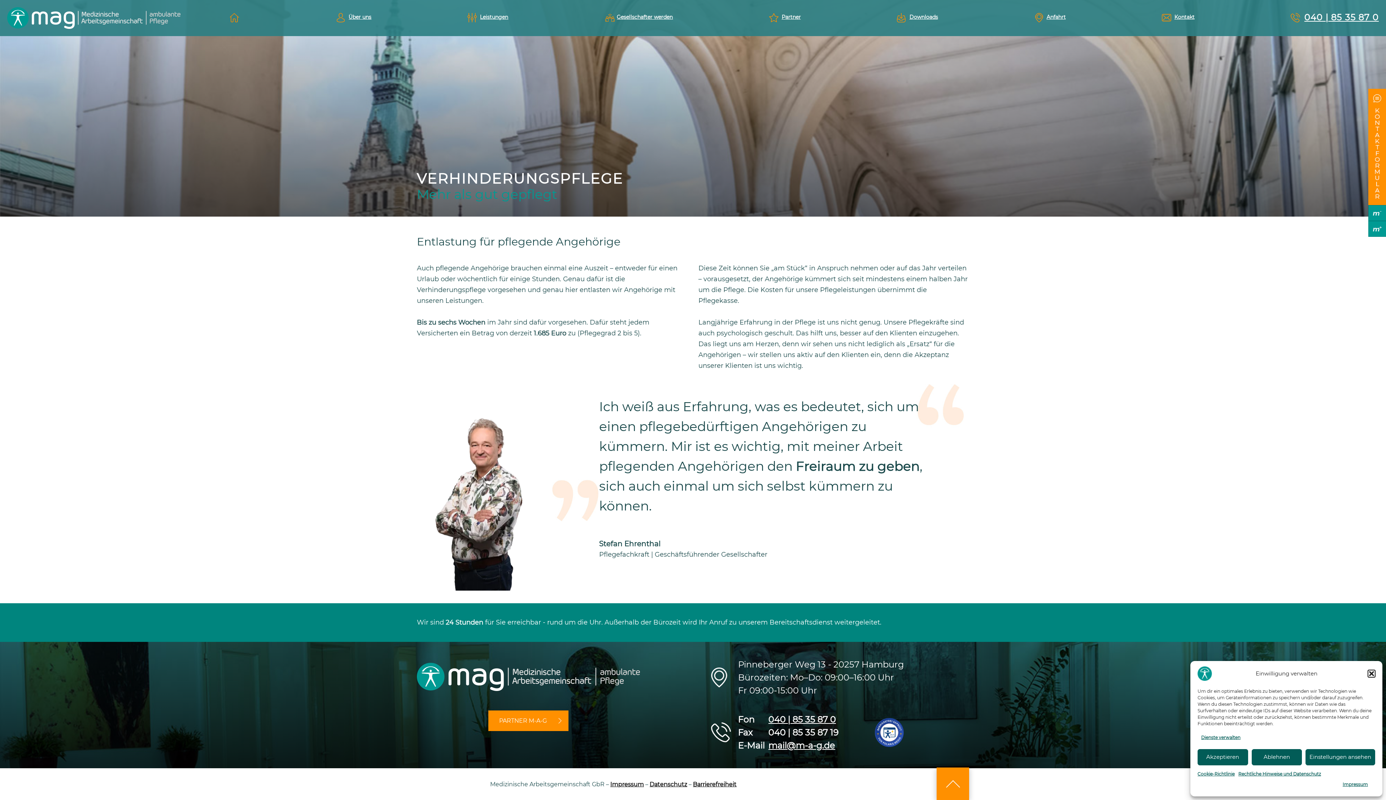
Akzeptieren (1222, 756)
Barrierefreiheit (715, 784)
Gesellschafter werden (645, 17)
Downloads (924, 17)
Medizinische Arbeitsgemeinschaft (93, 18)
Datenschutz (668, 784)
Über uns (360, 17)
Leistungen (494, 17)
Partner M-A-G (523, 720)
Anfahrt (1056, 17)
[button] (1371, 673)
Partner (791, 17)
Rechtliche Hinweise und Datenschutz (1279, 774)
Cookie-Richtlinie (1216, 774)
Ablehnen (1277, 756)
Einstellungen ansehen (1340, 756)
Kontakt (1184, 17)
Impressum (1354, 784)
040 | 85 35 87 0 (1341, 17)
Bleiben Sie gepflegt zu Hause (234, 18)
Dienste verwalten (1221, 737)
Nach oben (953, 784)
